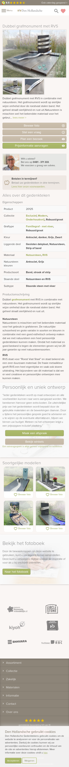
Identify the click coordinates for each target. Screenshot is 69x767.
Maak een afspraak (34, 433)
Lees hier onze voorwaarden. (28, 186)
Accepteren (13, 760)
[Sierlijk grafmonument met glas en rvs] (50, 513)
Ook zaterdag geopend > (54, 2)
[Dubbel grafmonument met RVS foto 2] (34, 87)
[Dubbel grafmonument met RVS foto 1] (12, 87)
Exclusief (31, 216)
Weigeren (29, 760)
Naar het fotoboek (16, 572)
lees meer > (19, 117)
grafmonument (21, 299)
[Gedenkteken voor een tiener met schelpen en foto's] (18, 513)
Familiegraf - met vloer (39, 226)
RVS (45, 255)
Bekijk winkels (34, 441)
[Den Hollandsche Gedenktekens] (29, 10)
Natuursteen (33, 255)
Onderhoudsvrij (35, 219)
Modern (42, 216)
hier (45, 752)
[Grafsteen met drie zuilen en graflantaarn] (50, 479)
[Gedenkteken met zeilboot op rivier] (18, 479)
